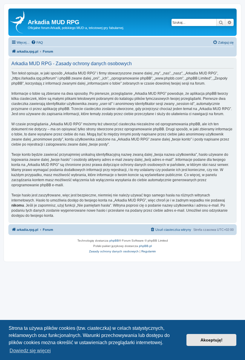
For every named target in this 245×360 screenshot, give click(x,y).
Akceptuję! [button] (211, 340)
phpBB (114, 240)
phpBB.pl (145, 246)
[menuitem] (37, 42)
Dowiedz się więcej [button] (30, 350)
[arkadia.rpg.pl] (19, 22)
